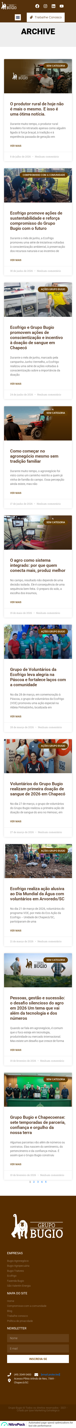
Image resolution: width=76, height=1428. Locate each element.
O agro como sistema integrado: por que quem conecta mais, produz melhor (37, 565)
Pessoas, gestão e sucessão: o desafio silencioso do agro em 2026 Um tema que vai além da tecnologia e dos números (37, 1008)
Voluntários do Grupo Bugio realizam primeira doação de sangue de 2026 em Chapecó (37, 788)
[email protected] (50, 1374)
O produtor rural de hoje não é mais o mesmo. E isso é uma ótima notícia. (37, 109)
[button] (18, 17)
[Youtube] (62, 6)
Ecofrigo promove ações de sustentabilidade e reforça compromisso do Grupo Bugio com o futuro (36, 221)
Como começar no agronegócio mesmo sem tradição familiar (34, 456)
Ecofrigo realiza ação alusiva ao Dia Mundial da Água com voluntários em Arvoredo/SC (37, 893)
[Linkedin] (53, 6)
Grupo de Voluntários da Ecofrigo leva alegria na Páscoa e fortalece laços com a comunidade (38, 677)
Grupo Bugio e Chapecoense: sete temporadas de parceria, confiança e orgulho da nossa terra (37, 1125)
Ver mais (15, 145)
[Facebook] (37, 6)
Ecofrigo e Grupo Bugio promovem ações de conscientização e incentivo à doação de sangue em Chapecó (36, 337)
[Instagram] (45, 6)
